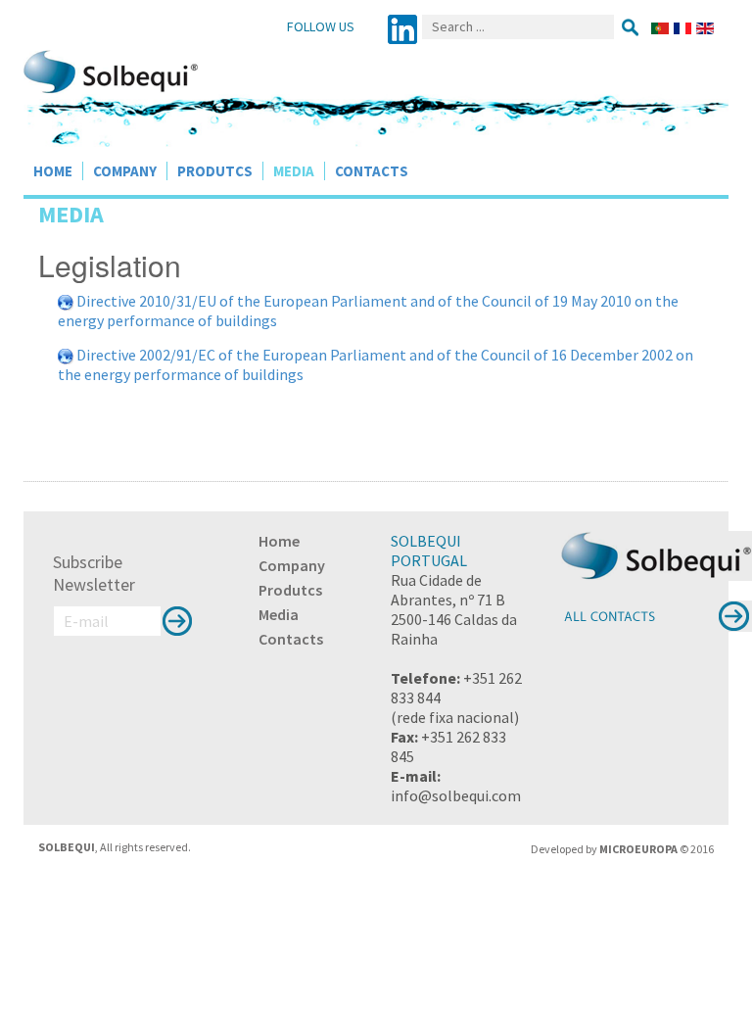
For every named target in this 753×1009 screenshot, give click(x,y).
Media (293, 171)
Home (52, 171)
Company (125, 171)
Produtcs (215, 171)
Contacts (371, 171)
